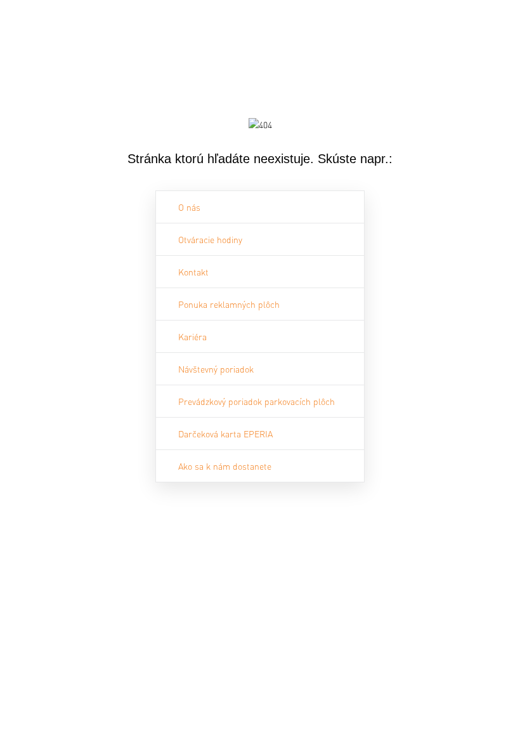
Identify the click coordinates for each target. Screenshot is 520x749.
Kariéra (192, 336)
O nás (189, 207)
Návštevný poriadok (216, 368)
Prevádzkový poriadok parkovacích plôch (256, 401)
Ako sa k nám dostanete (224, 466)
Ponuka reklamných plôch (229, 304)
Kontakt (193, 271)
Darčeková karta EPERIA (225, 433)
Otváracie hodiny (210, 239)
